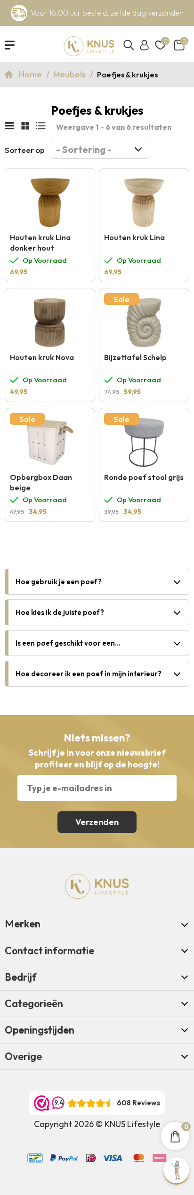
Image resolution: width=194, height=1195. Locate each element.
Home (31, 74)
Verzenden (97, 821)
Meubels (70, 74)
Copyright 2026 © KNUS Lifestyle (97, 1124)
